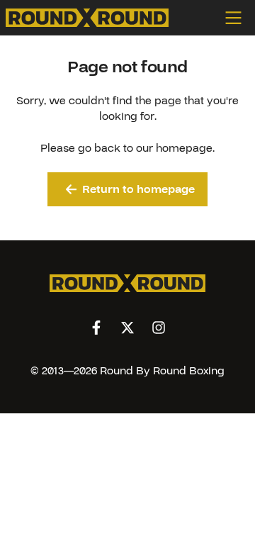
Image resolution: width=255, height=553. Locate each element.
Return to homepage (138, 189)
